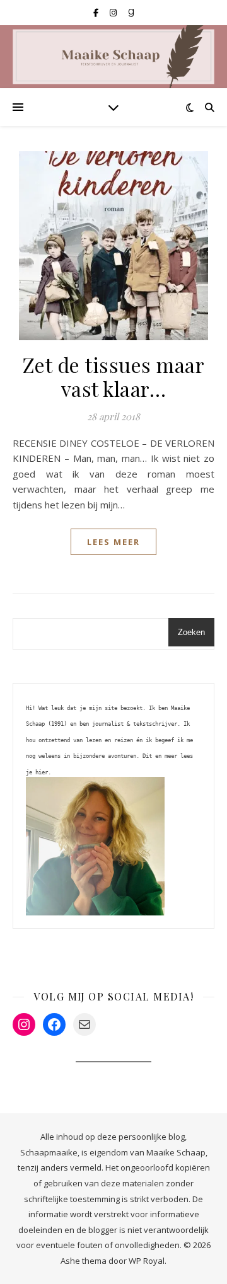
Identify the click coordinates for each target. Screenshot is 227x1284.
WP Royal (147, 1260)
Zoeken (191, 632)
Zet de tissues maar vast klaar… (114, 376)
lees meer (113, 541)
